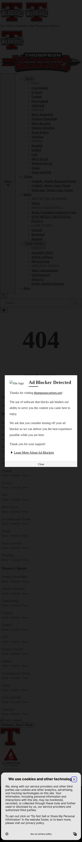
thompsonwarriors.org (48, 392)
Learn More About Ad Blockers (34, 452)
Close (41, 464)
